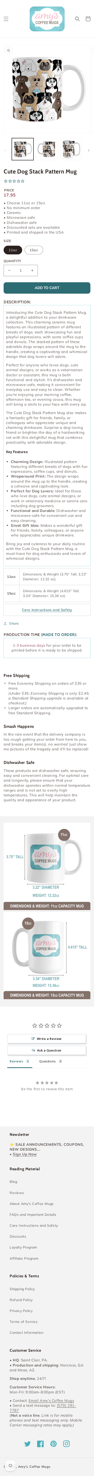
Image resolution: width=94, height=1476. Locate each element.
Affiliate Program (24, 1258)
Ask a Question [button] (49, 1050)
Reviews (17, 1193)
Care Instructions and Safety (34, 1225)
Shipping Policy (22, 1289)
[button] (6, 19)
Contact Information (26, 1332)
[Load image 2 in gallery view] (47, 149)
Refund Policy (21, 1300)
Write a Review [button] (49, 1038)
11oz (13, 250)
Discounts (18, 1236)
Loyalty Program (23, 1247)
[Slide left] (5, 150)
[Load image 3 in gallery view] (71, 149)
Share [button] (14, 623)
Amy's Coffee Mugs (34, 1466)
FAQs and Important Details (33, 1214)
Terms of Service (24, 1321)
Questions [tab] (47, 1061)
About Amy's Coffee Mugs (32, 1203)
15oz (34, 250)
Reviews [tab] (16, 1061)
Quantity (12, 261)
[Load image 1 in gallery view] (23, 149)
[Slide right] (88, 150)
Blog (13, 1181)
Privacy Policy (21, 1311)
